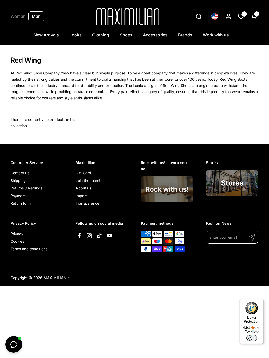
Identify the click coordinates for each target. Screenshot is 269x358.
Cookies (17, 241)
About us (83, 188)
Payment (18, 195)
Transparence (87, 203)
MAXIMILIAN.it (57, 277)
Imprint (82, 195)
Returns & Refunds (26, 188)
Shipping (18, 180)
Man (36, 16)
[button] (198, 16)
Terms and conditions (29, 249)
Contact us (20, 173)
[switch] (251, 338)
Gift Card (83, 173)
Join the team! (88, 180)
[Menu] (260, 302)
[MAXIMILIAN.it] (128, 16)
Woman (18, 16)
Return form (21, 203)
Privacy (17, 233)
